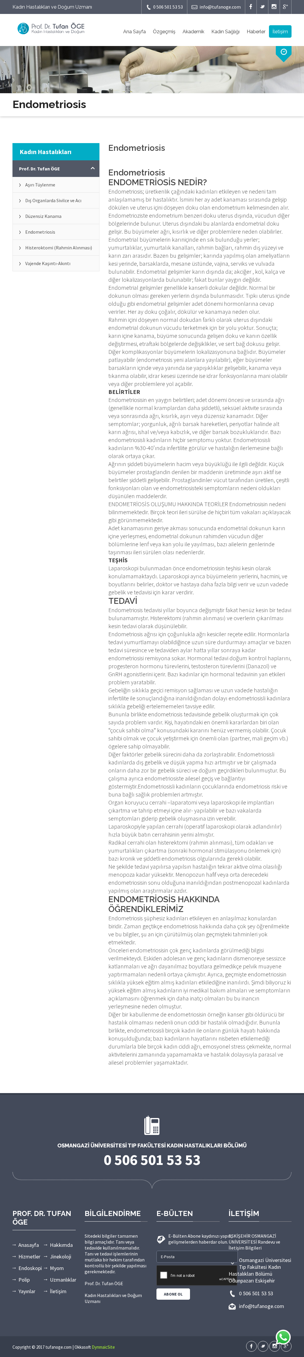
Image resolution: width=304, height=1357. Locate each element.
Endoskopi (30, 1268)
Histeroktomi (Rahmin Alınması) (58, 248)
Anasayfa (28, 1245)
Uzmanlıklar (63, 1279)
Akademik (193, 31)
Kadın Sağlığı (225, 31)
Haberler (256, 31)
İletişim (280, 31)
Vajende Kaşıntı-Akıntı (47, 263)
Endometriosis (40, 232)
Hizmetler (29, 1256)
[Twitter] (262, 7)
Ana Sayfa (134, 31)
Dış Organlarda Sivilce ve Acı (53, 200)
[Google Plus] (285, 7)
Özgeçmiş (164, 31)
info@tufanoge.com (220, 7)
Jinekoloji (60, 1256)
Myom (57, 1268)
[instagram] (274, 7)
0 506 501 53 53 (168, 7)
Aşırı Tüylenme (40, 185)
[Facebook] (250, 7)
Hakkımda (61, 1245)
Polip (24, 1279)
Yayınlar (26, 1291)
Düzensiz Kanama (43, 216)
